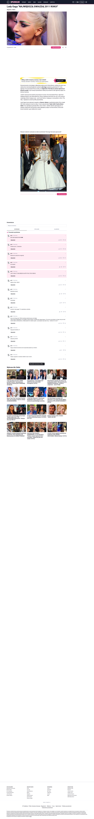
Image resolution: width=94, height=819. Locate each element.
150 (61, 266)
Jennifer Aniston (70, 791)
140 (61, 293)
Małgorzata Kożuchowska (72, 795)
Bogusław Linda (70, 788)
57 (65, 266)
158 (61, 332)
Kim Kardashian (9, 791)
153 (65, 359)
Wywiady (24, 2)
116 (65, 332)
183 (65, 284)
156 (61, 341)
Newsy (29, 2)
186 (61, 323)
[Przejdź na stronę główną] (8, 3)
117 (65, 341)
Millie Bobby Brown (71, 796)
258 (65, 240)
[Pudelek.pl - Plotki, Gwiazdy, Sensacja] (16, 2)
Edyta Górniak (29, 796)
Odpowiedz (13, 240)
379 (65, 257)
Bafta (48, 795)
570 (61, 248)
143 (65, 323)
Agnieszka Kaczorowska (11, 788)
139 (61, 311)
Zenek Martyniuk (30, 791)
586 (61, 257)
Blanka (28, 792)
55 (61, 302)
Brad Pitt (69, 789)
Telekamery (49, 792)
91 (61, 350)
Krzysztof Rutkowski (10, 792)
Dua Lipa (28, 789)
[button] (77, 2)
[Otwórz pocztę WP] (73, 2)
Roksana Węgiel (29, 798)
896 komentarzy (56, 47)
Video (34, 2)
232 (65, 275)
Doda (28, 788)
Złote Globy (49, 789)
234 (61, 284)
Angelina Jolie (70, 792)
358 (65, 248)
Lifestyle (52, 2)
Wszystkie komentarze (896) (36, 364)
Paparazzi (45, 2)
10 (65, 302)
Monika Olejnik (9, 789)
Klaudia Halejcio (9, 795)
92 (65, 293)
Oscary (48, 788)
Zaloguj (81, 2)
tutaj (30, 816)
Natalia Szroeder (30, 795)
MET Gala (49, 791)
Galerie (39, 2)
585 (61, 240)
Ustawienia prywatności (47, 807)
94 (65, 311)
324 (61, 275)
